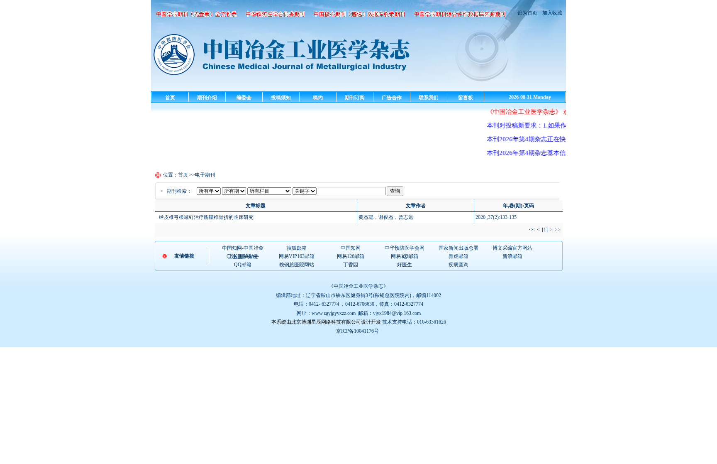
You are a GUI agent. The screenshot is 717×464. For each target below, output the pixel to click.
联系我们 (429, 98)
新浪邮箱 (512, 256)
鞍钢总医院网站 (296, 265)
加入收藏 (551, 13)
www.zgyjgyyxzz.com (334, 313)
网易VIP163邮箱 (297, 256)
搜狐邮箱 (297, 248)
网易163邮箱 (404, 256)
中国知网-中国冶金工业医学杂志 (242, 248)
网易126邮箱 (350, 256)
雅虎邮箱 (458, 256)
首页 (170, 98)
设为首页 (527, 13)
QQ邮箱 (242, 265)
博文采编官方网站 (512, 248)
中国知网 (351, 248)
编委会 (244, 98)
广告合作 (392, 98)
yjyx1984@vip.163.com (397, 313)
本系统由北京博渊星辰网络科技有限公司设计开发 (326, 322)
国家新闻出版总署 (458, 248)
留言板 (465, 98)
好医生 (404, 265)
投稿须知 (281, 98)
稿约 (318, 98)
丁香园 (350, 265)
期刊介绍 (207, 98)
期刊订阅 (355, 98)
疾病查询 (458, 265)
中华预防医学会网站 (404, 248)
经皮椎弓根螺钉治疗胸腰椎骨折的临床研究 (206, 217)
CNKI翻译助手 (243, 256)
